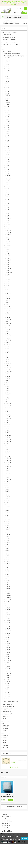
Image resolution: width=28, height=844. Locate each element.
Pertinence (4, 777)
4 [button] (15, 767)
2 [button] (12, 767)
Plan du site (5, 827)
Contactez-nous (6, 825)
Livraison (4, 814)
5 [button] (17, 767)
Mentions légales (6, 816)
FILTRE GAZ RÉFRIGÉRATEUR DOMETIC (7, 795)
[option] (14, 761)
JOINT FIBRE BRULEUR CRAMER (19, 760)
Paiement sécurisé (6, 821)
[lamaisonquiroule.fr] (6, 10)
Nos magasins (5, 823)
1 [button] (10, 767)
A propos (4, 818)
